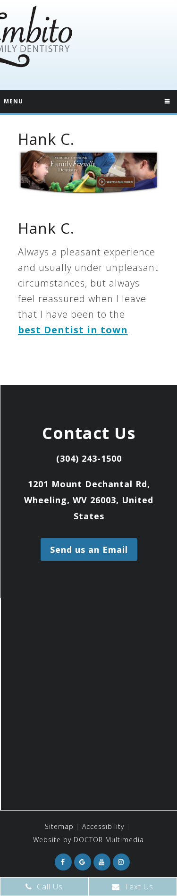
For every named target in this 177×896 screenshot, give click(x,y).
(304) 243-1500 (89, 458)
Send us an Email (89, 549)
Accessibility (103, 826)
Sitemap (59, 826)
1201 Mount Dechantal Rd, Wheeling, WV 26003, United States (88, 500)
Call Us (48, 886)
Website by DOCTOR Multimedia (88, 839)
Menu (13, 101)
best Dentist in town (73, 329)
